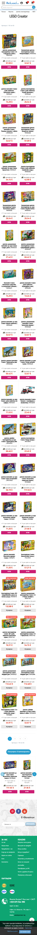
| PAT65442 (28, 51)
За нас (3, 842)
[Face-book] (18, 811)
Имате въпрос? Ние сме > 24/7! (22, 899)
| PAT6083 (9, 517)
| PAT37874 (28, 439)
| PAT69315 (9, 595)
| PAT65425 (28, 362)
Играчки (11, 11)
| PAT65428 (27, 324)
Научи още (28, 928)
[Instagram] (12, 811)
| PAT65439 (9, 130)
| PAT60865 (9, 712)
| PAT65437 (9, 168)
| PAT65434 (28, 208)
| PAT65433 (9, 245)
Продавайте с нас (7, 849)
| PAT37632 (9, 478)
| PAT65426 (9, 362)
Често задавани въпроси (25, 872)
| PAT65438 (27, 130)
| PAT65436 (28, 169)
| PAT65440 (28, 91)
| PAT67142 (27, 633)
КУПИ (9, 67)
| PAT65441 (9, 91)
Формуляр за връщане (25, 875)
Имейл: (17, 915)
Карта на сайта (7, 855)
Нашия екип (5, 845)
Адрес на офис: (14, 906)
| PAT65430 (28, 285)
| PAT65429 (9, 323)
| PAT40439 (28, 711)
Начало (4, 11)
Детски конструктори (23, 11)
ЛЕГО (33, 11)
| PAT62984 (27, 672)
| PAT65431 (9, 285)
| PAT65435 (9, 208)
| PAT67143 (9, 634)
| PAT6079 (9, 556)
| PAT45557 (9, 440)
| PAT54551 (9, 401)
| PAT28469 (28, 479)
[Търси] (33, 7)
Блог (3, 858)
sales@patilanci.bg (19, 915)
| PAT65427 (9, 672)
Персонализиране (12, 931)
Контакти (5, 862)
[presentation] (34, 774)
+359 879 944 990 (17, 902)
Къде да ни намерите (8, 852)
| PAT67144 (27, 596)
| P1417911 (27, 556)
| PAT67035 (9, 52)
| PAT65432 (28, 246)
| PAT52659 (28, 401)
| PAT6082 (28, 517)
